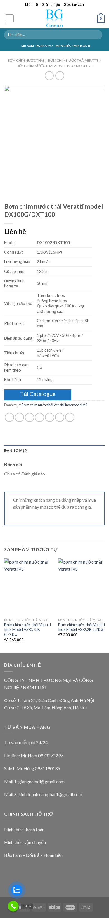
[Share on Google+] (59, 417)
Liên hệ (31, 4)
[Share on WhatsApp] (9, 417)
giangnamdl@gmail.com (41, 781)
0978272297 (50, 755)
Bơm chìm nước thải (26, 60)
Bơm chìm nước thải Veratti (73, 60)
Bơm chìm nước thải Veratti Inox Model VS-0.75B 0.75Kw (27, 630)
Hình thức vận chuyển (25, 842)
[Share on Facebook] (19, 417)
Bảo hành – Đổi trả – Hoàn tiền (33, 855)
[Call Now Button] (13, 906)
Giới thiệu (50, 4)
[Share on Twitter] (29, 417)
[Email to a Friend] (39, 417)
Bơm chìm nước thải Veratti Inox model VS (54, 66)
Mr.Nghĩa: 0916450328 (73, 45)
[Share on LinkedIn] (69, 417)
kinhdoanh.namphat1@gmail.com (50, 794)
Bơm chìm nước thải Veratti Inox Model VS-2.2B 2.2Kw (81, 627)
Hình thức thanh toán (24, 829)
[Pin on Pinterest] (49, 417)
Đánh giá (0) (15, 450)
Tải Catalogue (38, 393)
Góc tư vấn (73, 4)
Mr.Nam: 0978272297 (37, 45)
